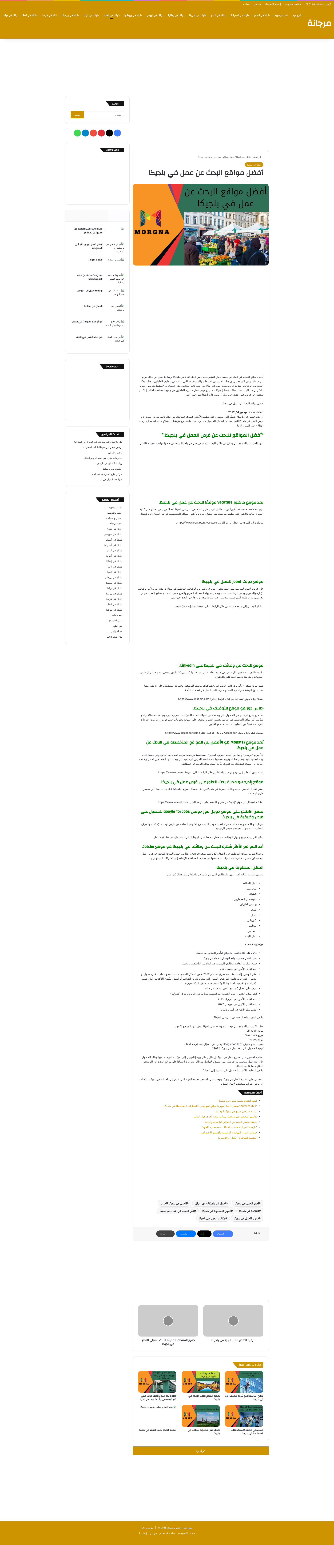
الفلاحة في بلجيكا (249, 1211)
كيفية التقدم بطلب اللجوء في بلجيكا (204, 1398)
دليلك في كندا (30, 15)
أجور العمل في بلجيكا (247, 1203)
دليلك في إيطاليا (176, 15)
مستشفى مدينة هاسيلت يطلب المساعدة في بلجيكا (247, 1432)
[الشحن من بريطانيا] (114, 310)
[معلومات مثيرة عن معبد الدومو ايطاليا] (114, 279)
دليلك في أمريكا (197, 15)
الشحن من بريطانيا (93, 306)
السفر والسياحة (114, 518)
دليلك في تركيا (91, 15)
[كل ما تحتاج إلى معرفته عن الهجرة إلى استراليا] (114, 233)
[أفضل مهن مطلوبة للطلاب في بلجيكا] (201, 1416)
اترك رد (200, 1451)
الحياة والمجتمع (114, 512)
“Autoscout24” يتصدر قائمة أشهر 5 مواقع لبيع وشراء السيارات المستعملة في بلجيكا (210, 1106)
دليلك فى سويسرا (113, 534)
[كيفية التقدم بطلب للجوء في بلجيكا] (157, 1416)
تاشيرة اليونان (95, 260)
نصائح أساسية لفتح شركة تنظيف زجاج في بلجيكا (244, 1398)
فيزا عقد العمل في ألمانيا (88, 337)
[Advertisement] (167, 66)
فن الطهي (117, 626)
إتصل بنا (246, 4)
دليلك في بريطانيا (133, 15)
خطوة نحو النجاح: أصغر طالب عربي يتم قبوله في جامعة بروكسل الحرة (158, 1398)
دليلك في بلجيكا (112, 15)
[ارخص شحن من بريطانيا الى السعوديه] (114, 248)
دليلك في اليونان (155, 15)
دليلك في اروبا (115, 566)
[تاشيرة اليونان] (114, 264)
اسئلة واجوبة (281, 15)
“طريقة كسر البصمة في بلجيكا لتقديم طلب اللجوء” (229, 1127)
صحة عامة (117, 615)
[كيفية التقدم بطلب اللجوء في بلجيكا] (201, 1382)
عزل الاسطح (115, 620)
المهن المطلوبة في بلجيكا (216, 1211)
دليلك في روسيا (71, 15)
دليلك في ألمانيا (218, 15)
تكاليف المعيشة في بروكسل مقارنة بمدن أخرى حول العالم (225, 1116)
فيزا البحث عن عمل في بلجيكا (177, 1211)
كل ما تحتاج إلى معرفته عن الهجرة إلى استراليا (88, 231)
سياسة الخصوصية (292, 4)
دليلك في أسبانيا (262, 15)
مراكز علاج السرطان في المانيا (87, 321)
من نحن (257, 4)
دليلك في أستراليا (240, 15)
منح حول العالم (114, 636)
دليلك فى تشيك (114, 529)
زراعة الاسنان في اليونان (89, 290)
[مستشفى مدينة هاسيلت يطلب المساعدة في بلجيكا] (244, 1416)
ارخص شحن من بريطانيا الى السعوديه (88, 246)
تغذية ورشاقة (115, 523)
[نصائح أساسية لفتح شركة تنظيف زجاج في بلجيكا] (244, 1382)
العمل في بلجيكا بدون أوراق (210, 1203)
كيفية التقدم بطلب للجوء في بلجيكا (238, 1100)
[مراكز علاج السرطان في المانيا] (114, 326)
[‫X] (109, 133)
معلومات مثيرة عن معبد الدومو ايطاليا (89, 277)
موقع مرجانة (147, 1527)
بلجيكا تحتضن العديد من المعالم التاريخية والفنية (231, 1122)
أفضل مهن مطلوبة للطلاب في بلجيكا (204, 1432)
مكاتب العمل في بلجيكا (212, 1218)
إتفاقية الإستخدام (273, 4)
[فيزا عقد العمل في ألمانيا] (114, 341)
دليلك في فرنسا (50, 15)
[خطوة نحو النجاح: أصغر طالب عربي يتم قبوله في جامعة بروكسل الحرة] (157, 1382)
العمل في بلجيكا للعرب (174, 1203)
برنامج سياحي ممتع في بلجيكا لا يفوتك (236, 1111)
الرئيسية (297, 15)
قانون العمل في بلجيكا (246, 1218)
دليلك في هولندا (10, 15)
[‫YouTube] (93, 133)
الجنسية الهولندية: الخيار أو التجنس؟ (237, 1137)
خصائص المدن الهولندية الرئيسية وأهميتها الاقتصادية (229, 1132)
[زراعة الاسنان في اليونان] (114, 295)
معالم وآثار (116, 631)
